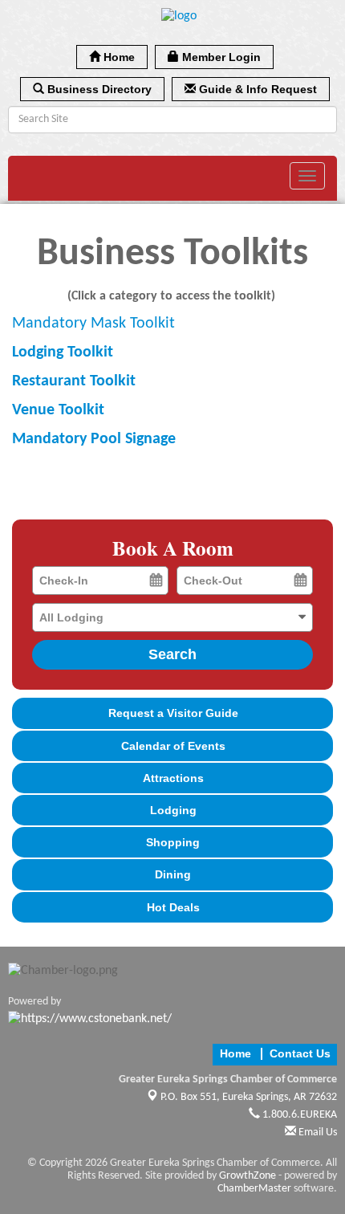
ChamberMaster (254, 1189)
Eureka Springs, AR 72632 (248, 1097)
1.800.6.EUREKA (298, 1115)
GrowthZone (247, 1176)
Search (172, 654)
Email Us (316, 1132)
